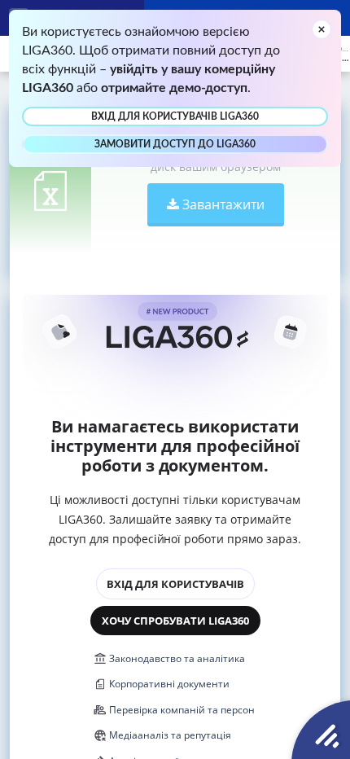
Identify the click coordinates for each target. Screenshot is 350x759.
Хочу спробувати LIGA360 (175, 620)
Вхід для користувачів (175, 584)
